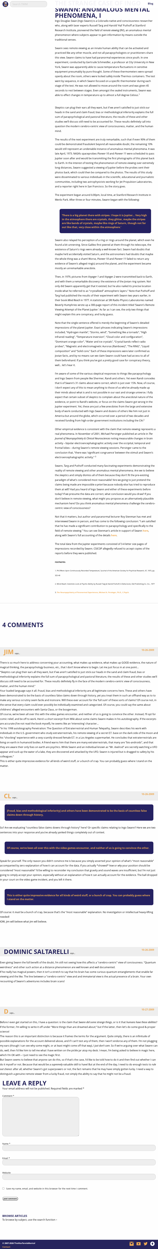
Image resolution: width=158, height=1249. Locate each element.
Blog (150, 3)
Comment (8, 1096)
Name (6, 1144)
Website (6, 1173)
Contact (6, 1246)
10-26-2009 (147, 650)
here (145, 530)
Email (6, 1158)
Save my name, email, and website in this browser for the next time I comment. (47, 1189)
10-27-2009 (147, 1009)
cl (7, 796)
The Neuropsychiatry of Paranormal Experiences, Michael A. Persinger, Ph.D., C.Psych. (93, 592)
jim (9, 651)
